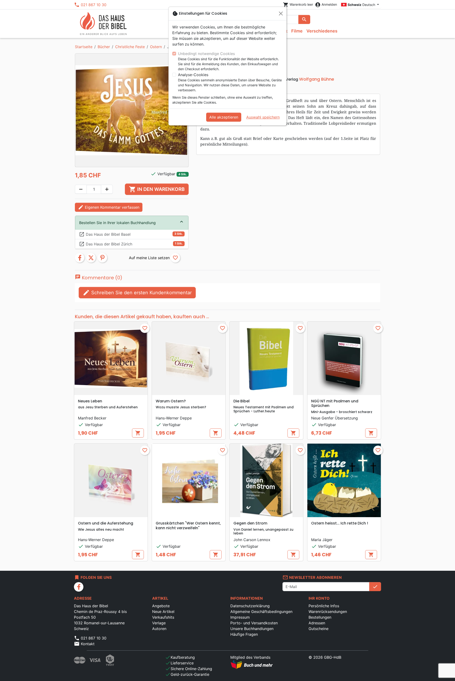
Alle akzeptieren (223, 117)
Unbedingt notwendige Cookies (206, 53)
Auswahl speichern (263, 117)
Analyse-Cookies (193, 74)
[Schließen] (281, 13)
